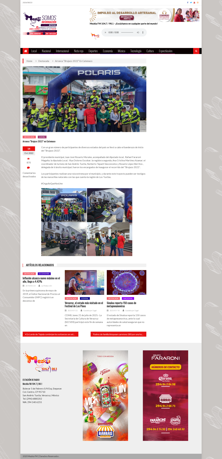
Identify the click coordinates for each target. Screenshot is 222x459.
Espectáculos (165, 50)
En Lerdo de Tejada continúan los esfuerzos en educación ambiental (52, 334)
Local (34, 50)
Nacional (46, 50)
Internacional (62, 50)
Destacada (29, 137)
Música (121, 50)
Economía (108, 50)
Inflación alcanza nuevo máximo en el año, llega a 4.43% (41, 280)
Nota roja (78, 50)
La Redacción (46, 285)
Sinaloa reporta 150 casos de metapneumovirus (121, 304)
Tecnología (135, 50)
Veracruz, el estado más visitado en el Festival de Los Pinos (84, 304)
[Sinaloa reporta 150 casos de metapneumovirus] (126, 282)
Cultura (150, 50)
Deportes (93, 50)
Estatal (84, 298)
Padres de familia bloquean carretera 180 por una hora (118, 334)
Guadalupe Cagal (90, 310)
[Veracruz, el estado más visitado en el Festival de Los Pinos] (84, 282)
